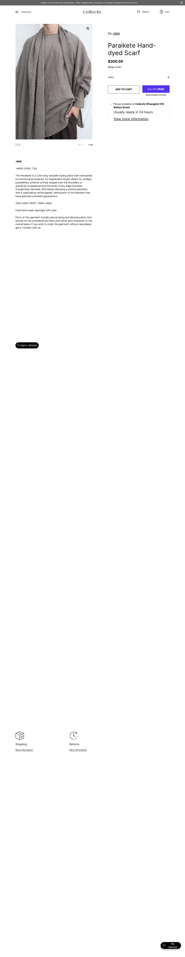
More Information (24, 750)
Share (111, 77)
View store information (130, 119)
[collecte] (92, 12)
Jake (116, 33)
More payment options (156, 95)
